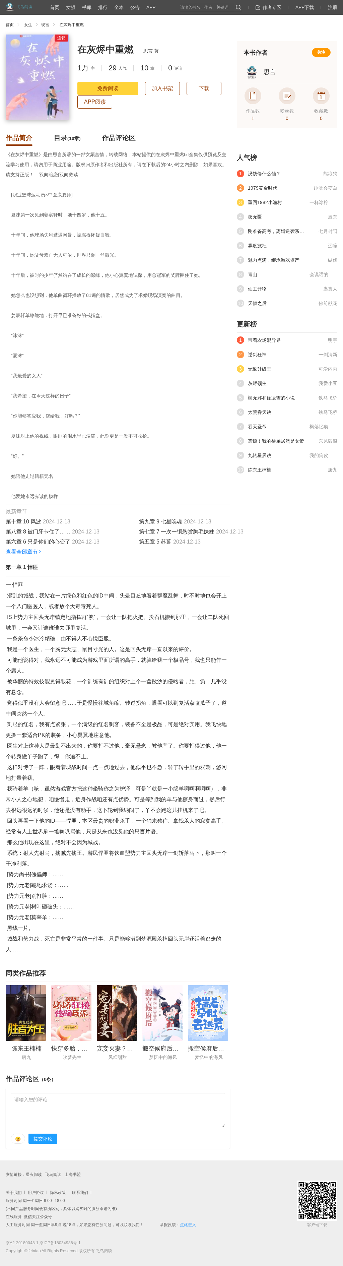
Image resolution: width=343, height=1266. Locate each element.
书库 (86, 7)
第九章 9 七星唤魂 (160, 521)
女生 (28, 24)
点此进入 (188, 1224)
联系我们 (80, 1192)
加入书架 (162, 88)
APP (150, 7)
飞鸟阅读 (53, 1174)
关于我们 (14, 1192)
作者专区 (272, 7)
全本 (119, 7)
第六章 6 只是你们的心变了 (38, 542)
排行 (103, 7)
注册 (332, 7)
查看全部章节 (22, 552)
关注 (321, 52)
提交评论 (42, 1138)
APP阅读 (95, 102)
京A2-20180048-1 (22, 1243)
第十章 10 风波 (23, 521)
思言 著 (151, 51)
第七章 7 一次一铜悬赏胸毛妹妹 (176, 531)
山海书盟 (73, 1174)
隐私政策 (58, 1192)
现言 (45, 24)
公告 (135, 7)
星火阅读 (34, 1174)
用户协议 (36, 1192)
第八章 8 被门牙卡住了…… (38, 531)
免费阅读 (108, 88)
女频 (70, 7)
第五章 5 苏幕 (155, 542)
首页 (54, 7)
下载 (204, 88)
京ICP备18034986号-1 (60, 1243)
